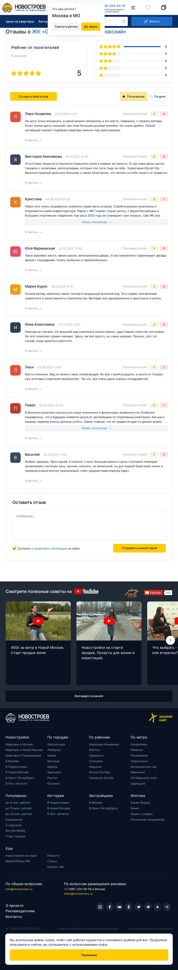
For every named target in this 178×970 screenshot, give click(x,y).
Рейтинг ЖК (55, 867)
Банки (135, 808)
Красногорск (56, 744)
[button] (170, 640)
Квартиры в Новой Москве (24, 750)
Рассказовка (139, 755)
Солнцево (96, 761)
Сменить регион (66, 26)
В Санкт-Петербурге (20, 778)
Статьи (52, 861)
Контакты (14, 916)
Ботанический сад (143, 766)
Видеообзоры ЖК (18, 861)
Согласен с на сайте (49, 548)
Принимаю (89, 955)
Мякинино (138, 772)
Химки (51, 755)
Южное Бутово (99, 772)
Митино (94, 750)
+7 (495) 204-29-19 (110, 6)
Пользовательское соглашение (150, 928)
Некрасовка (139, 744)
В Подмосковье (16, 766)
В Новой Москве (17, 772)
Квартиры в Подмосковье (23, 755)
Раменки (137, 750)
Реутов (52, 778)
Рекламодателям (20, 911)
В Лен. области (16, 783)
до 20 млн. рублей (19, 814)
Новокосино (139, 761)
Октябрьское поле (144, 778)
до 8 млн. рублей (18, 802)
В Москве (12, 761)
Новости (53, 855)
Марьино (95, 766)
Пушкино (53, 783)
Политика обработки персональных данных (88, 928)
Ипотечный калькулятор (148, 819)
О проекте (14, 905)
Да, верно (91, 26)
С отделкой (13, 825)
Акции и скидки (142, 814)
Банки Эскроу (140, 802)
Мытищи (53, 761)
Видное (52, 766)
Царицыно (96, 755)
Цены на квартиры (20, 21)
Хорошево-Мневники (104, 744)
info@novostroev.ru (19, 889)
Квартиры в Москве (19, 744)
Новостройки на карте (21, 855)
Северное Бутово (101, 778)
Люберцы (54, 750)
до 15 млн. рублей (18, 808)
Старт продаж (15, 836)
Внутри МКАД (15, 830)
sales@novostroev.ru (78, 893)
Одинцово (54, 772)
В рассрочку (14, 819)
